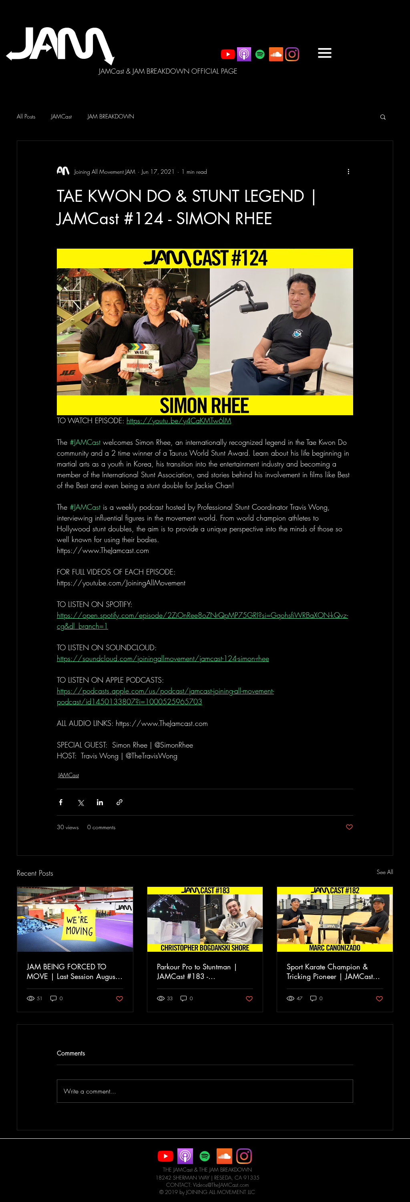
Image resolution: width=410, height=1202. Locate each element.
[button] (325, 53)
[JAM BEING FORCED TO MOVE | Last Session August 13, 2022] (75, 919)
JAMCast (61, 116)
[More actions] (348, 171)
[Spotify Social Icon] (260, 54)
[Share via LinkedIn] (100, 802)
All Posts (26, 116)
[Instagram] (292, 54)
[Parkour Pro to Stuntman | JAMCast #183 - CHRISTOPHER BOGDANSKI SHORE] (205, 919)
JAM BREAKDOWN (111, 116)
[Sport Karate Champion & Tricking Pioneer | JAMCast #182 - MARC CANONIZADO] (335, 919)
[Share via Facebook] (60, 802)
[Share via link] (119, 802)
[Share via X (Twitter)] (80, 802)
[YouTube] (228, 54)
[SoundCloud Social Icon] (276, 54)
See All (385, 872)
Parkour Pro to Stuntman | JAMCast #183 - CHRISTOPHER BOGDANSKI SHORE (202, 971)
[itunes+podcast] (244, 54)
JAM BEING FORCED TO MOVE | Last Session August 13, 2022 (72, 971)
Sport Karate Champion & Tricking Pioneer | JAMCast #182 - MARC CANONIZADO (330, 971)
